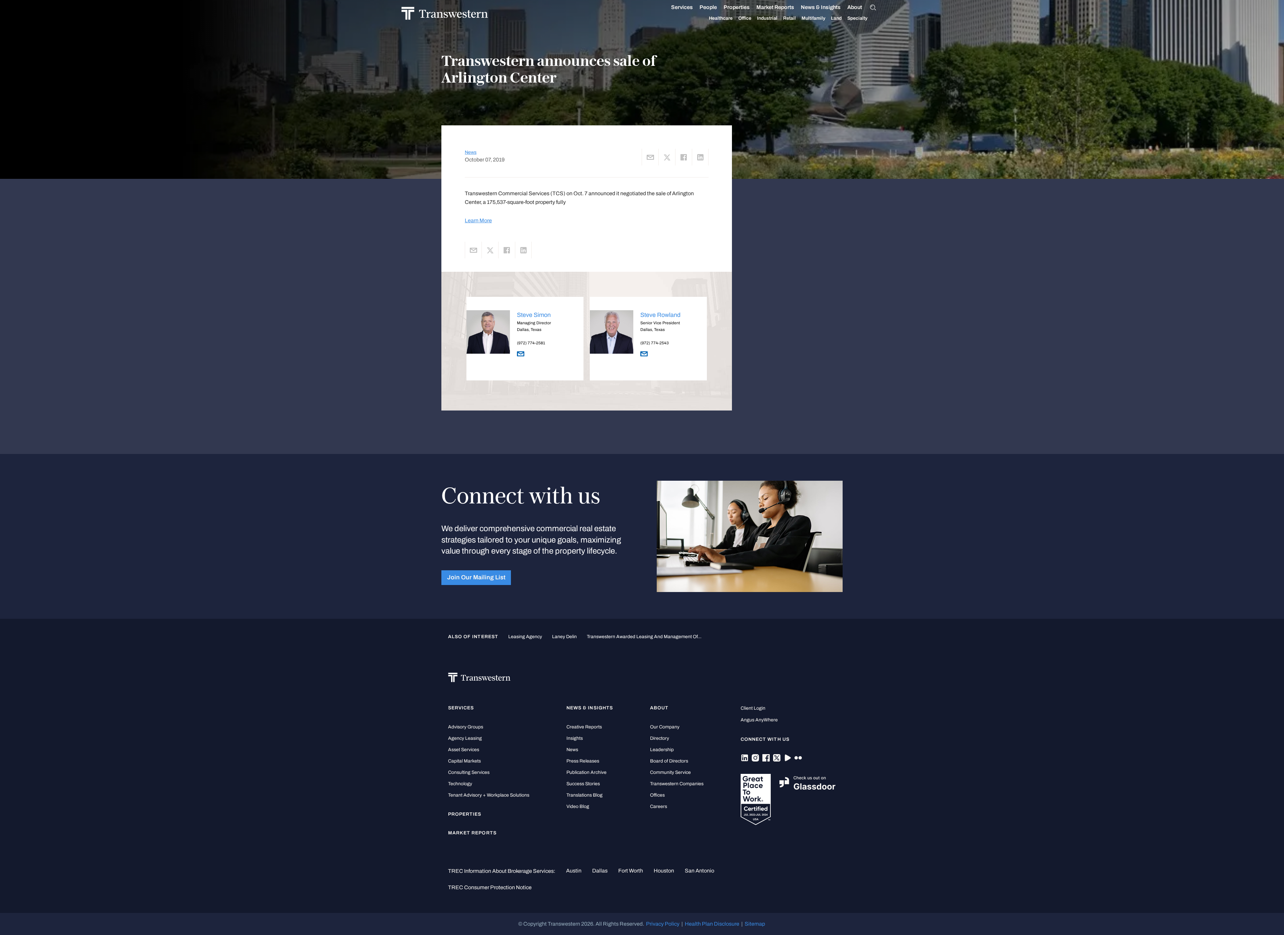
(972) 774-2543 (654, 343)
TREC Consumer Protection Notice (490, 887)
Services (682, 7)
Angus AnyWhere (759, 719)
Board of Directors (669, 761)
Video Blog (577, 806)
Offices (657, 795)
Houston (664, 870)
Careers (658, 806)
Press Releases (582, 761)
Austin (573, 870)
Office (744, 18)
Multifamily (813, 18)
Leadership (662, 749)
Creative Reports (584, 726)
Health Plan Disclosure (712, 924)
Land (836, 18)
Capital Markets (464, 761)
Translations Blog (584, 795)
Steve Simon (534, 315)
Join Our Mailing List (476, 577)
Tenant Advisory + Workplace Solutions (488, 795)
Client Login (753, 708)
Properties (737, 7)
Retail (789, 18)
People (708, 7)
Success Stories (583, 783)
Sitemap (755, 924)
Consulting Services (469, 772)
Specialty (857, 18)
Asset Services (463, 749)
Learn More (478, 220)
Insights (574, 738)
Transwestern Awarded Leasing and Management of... (644, 636)
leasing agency (525, 636)
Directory (659, 738)
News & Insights (821, 7)
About (854, 7)
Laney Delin (564, 636)
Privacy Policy (662, 924)
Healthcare (721, 18)
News (470, 152)
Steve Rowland (660, 315)
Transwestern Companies (677, 783)
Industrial (767, 18)
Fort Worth (630, 870)
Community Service (670, 772)
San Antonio (699, 870)
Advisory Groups (465, 726)
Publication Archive (586, 772)
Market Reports (775, 7)
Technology (460, 783)
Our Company (664, 726)
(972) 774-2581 (531, 343)
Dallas (600, 870)
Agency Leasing (465, 738)
